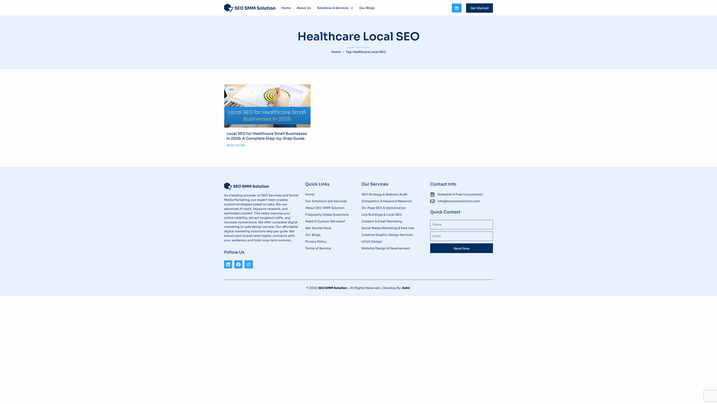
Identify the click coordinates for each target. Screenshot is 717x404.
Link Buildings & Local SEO (381, 215)
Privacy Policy (315, 242)
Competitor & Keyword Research (386, 201)
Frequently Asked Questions (327, 215)
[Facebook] (238, 264)
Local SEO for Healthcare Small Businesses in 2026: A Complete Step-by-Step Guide (266, 136)
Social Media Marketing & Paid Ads (387, 228)
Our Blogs (367, 8)
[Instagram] (249, 264)
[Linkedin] (228, 264)
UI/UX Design (371, 242)
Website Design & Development (385, 248)
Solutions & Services (333, 8)
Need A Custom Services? (325, 221)
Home (286, 8)
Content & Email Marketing (381, 221)
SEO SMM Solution (332, 288)
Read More (235, 145)
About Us (304, 8)
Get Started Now (318, 228)
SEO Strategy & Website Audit (384, 194)
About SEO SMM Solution (324, 208)
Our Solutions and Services (326, 201)
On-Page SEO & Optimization (383, 208)
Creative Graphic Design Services (387, 235)
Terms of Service (318, 248)
